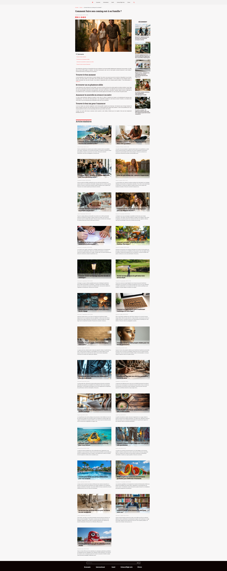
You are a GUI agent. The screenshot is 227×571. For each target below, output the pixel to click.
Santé (112, 2)
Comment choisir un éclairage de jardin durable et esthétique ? (94, 276)
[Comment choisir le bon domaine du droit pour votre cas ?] (133, 503)
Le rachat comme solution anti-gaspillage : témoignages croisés (142, 93)
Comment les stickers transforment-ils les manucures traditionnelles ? (91, 243)
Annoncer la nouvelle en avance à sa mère (85, 61)
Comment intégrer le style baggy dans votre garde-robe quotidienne (133, 444)
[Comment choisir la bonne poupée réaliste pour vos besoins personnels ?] (133, 336)
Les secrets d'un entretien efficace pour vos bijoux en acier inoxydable (94, 511)
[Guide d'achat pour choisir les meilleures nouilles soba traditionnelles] (133, 403)
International (105, 2)
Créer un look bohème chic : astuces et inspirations (133, 175)
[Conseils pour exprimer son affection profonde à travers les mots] (133, 369)
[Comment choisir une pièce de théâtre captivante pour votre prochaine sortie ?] (94, 168)
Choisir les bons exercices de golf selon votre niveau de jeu (131, 276)
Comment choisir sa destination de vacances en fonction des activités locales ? (93, 142)
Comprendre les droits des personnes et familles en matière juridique (95, 410)
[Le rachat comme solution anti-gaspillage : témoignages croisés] (142, 84)
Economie (98, 2)
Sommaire (80, 54)
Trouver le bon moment (81, 57)
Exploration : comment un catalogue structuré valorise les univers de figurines (142, 75)
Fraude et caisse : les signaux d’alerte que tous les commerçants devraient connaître (142, 112)
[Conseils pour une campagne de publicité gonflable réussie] (94, 537)
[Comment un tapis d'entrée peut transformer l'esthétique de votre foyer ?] (133, 302)
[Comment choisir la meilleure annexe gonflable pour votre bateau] (94, 436)
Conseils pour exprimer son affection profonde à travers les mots (132, 377)
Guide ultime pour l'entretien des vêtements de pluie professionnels (93, 377)
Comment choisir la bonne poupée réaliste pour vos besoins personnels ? (133, 343)
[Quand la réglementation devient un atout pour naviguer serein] (142, 29)
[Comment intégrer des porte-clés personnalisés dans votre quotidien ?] (133, 135)
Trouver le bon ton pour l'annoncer (83, 64)
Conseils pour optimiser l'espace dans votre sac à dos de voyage (94, 310)
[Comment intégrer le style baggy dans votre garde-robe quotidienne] (133, 436)
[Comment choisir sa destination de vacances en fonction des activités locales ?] (94, 135)
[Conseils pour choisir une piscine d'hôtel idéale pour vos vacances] (94, 470)
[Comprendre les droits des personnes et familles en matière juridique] (94, 403)
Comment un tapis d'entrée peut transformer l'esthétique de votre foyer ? (131, 310)
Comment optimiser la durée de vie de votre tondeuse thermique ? (130, 243)
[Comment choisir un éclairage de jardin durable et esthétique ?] (94, 269)
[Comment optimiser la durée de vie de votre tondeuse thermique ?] (133, 235)
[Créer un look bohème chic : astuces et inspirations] (133, 168)
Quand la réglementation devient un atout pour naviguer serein (142, 38)
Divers (129, 2)
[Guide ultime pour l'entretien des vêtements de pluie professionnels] (94, 369)
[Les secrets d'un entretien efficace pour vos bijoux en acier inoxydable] (94, 503)
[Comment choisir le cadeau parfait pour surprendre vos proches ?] (94, 202)
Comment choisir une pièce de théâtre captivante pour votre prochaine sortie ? (94, 176)
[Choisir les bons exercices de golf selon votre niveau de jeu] (133, 269)
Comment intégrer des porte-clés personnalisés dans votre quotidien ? (131, 142)
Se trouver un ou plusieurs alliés (82, 59)
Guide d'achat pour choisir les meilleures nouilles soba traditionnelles (132, 410)
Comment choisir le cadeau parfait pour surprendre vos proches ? (91, 209)
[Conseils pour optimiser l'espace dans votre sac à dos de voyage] (94, 302)
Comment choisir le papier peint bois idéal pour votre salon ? (93, 343)
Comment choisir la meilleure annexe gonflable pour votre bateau (93, 444)
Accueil (76, 7)
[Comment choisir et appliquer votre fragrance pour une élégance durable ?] (133, 202)
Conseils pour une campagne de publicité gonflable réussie (94, 544)
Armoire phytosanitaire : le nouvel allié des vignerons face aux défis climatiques (142, 56)
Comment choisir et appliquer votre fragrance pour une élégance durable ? (131, 209)
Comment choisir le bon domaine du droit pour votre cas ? (131, 511)
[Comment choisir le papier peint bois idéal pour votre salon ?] (94, 336)
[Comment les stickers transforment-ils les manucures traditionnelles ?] (94, 235)
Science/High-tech (120, 2)
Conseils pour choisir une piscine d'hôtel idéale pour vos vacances (93, 477)
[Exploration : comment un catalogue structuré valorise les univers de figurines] (142, 65)
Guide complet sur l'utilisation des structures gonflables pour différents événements (131, 477)
